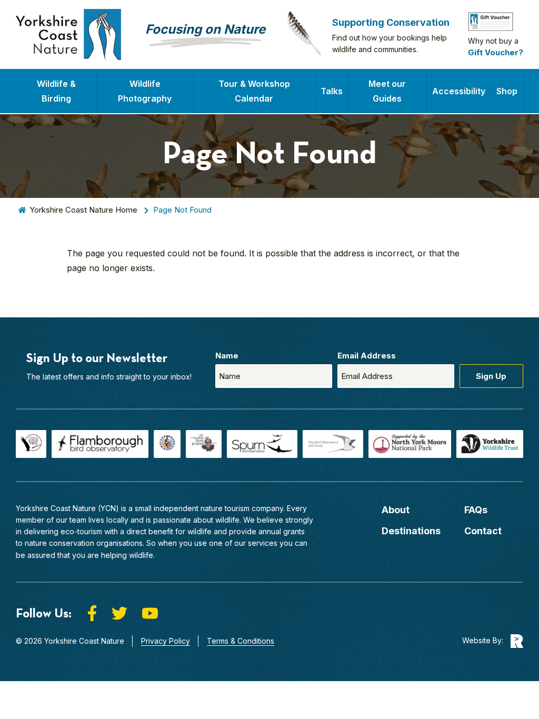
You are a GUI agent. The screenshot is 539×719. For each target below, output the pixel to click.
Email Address (366, 356)
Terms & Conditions (240, 640)
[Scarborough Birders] (167, 444)
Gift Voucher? (495, 52)
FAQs (475, 509)
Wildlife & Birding (56, 91)
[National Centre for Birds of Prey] (31, 444)
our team (71, 519)
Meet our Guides (387, 91)
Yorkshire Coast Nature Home (83, 210)
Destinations (411, 530)
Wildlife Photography (145, 91)
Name (226, 356)
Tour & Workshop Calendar (254, 91)
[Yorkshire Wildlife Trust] (489, 444)
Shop (506, 91)
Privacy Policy (165, 640)
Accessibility (458, 91)
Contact (483, 530)
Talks (332, 91)
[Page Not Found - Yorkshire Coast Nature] (68, 34)
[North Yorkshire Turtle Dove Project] (204, 444)
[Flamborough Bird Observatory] (100, 444)
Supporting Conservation (391, 22)
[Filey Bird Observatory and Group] (333, 444)
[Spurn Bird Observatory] (262, 444)
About (396, 509)
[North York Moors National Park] (410, 444)
